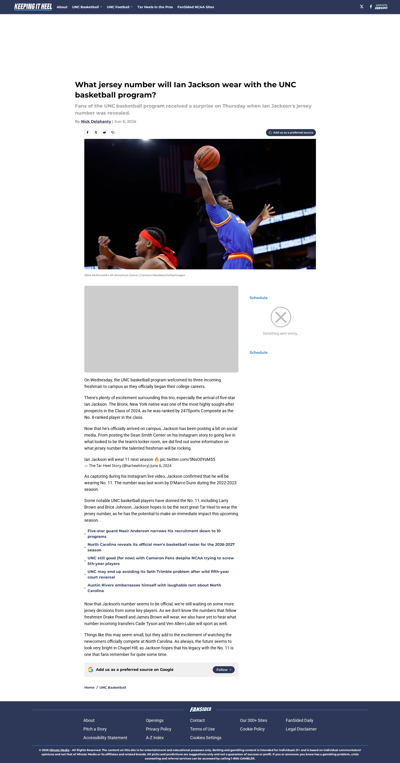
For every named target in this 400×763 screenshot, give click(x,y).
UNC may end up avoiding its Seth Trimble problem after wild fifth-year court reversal (158, 574)
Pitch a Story (95, 729)
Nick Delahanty (96, 121)
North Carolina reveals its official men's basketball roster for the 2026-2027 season (161, 547)
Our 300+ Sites (253, 720)
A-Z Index (155, 737)
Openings (154, 720)
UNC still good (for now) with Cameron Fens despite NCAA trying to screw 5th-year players (161, 561)
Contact (197, 720)
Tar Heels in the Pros (155, 7)
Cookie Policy (252, 729)
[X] (362, 6)
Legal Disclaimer (301, 729)
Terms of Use (202, 729)
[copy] (113, 132)
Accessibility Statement (105, 737)
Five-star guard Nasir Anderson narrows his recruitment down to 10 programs (154, 534)
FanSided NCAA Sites (195, 7)
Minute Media (59, 750)
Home (89, 687)
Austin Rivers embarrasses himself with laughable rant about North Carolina (154, 588)
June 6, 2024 (160, 465)
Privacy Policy (158, 729)
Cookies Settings (205, 737)
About (62, 7)
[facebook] (371, 6)
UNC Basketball (112, 687)
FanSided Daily (299, 720)
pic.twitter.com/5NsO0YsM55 (187, 459)
